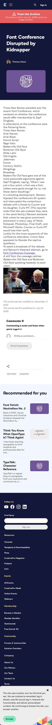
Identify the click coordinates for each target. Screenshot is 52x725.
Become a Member (12, 613)
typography (24, 374)
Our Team (8, 673)
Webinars (8, 599)
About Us (8, 662)
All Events (9, 583)
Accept (9, 719)
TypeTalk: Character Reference (9, 466)
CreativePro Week (12, 588)
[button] (47, 690)
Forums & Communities (15, 643)
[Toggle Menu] (10, 4)
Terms (7, 684)
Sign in (43, 5)
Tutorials (8, 542)
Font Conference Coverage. (19, 253)
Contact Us (9, 679)
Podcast (8, 564)
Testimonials (10, 624)
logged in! (17, 329)
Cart (6, 569)
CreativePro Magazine (14, 558)
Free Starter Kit (11, 629)
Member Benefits (12, 618)
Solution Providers (12, 648)
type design (11, 374)
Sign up (26, 527)
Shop (6, 553)
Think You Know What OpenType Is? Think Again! (14, 434)
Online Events (10, 594)
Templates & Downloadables (17, 547)
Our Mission (9, 668)
